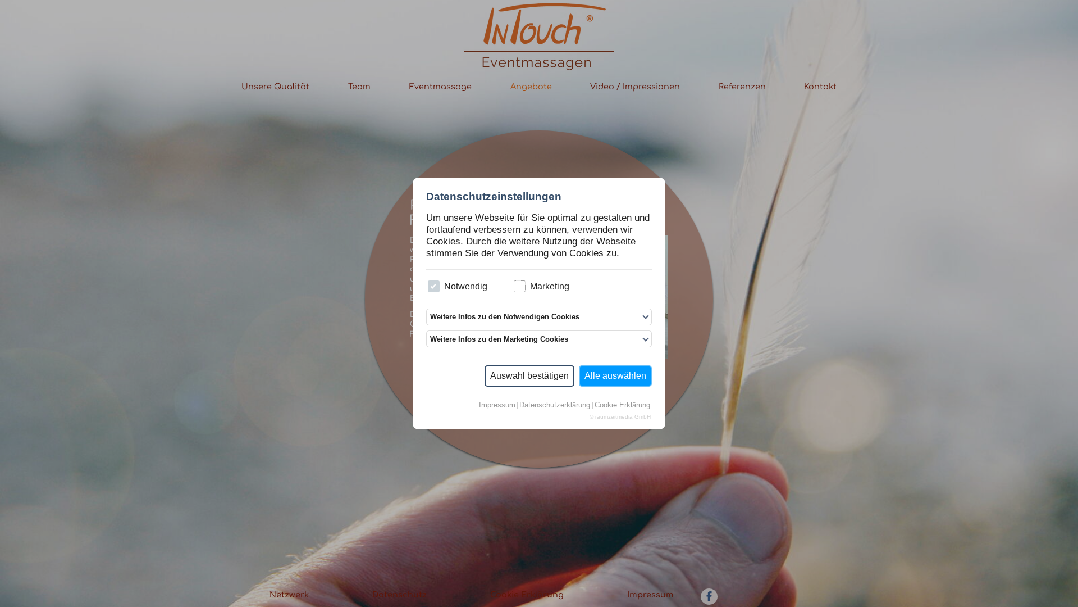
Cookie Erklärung (622, 405)
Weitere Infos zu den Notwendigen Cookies (504, 316)
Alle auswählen (615, 375)
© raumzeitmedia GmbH (620, 417)
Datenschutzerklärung (554, 405)
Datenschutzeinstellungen (493, 196)
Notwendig (465, 286)
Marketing (549, 286)
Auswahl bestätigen (529, 375)
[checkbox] (434, 286)
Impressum (497, 405)
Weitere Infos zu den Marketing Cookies (499, 339)
